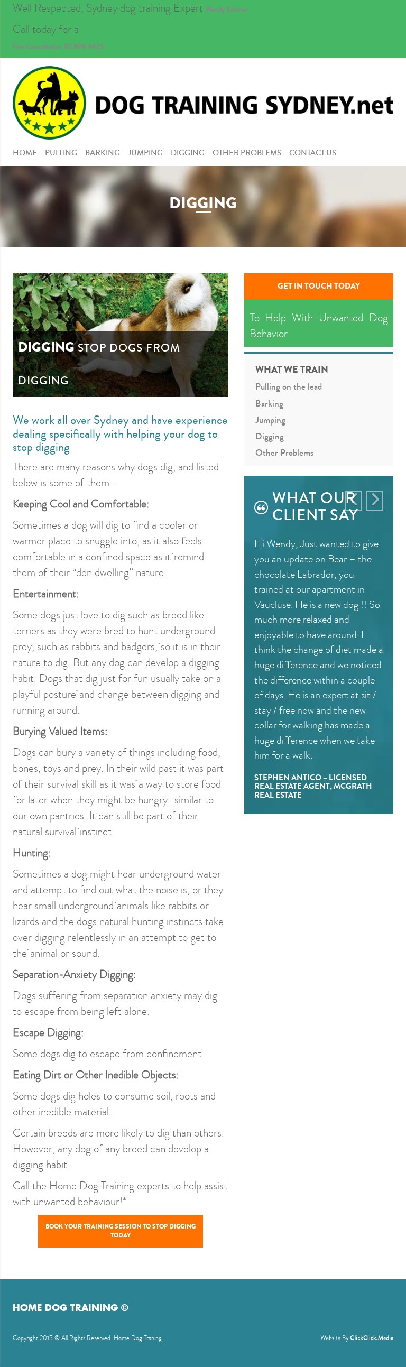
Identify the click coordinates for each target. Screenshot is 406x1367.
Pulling (61, 153)
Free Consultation (58, 46)
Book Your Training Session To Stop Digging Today (120, 1231)
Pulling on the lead (288, 386)
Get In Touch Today (319, 286)
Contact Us (312, 153)
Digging (188, 153)
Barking (102, 153)
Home (25, 153)
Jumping (145, 153)
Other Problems (247, 153)
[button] (353, 501)
